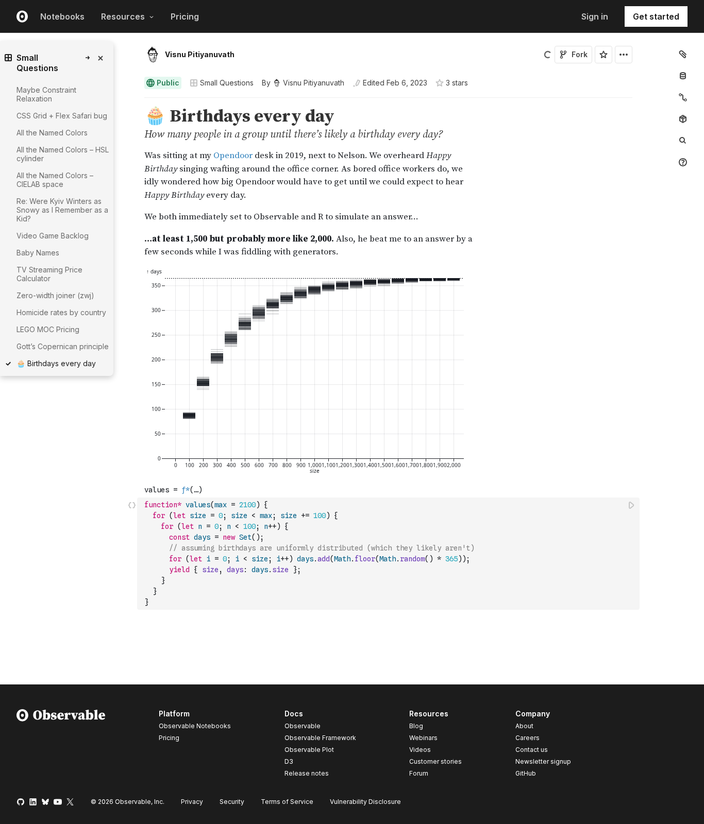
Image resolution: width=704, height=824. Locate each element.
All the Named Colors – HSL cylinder (62, 154)
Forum (418, 773)
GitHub (525, 773)
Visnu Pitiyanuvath (199, 54)
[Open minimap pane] (683, 97)
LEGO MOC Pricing (47, 329)
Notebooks (62, 16)
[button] (132, 102)
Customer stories (435, 761)
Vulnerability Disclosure (365, 801)
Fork (580, 54)
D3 (288, 761)
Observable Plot (309, 749)
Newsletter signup (543, 761)
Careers (527, 738)
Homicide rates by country (61, 312)
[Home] (61, 745)
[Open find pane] (683, 140)
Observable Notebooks (195, 726)
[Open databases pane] (683, 75)
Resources (123, 16)
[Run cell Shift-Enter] (632, 504)
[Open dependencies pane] (683, 119)
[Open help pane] (683, 162)
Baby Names (37, 252)
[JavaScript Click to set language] (132, 553)
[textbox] (389, 553)
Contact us (531, 749)
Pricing (185, 16)
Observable (302, 726)
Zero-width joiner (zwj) (55, 295)
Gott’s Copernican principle (62, 346)
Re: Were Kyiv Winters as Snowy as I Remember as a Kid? (62, 210)
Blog (416, 726)
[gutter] (87, 546)
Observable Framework (320, 738)
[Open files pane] (683, 54)
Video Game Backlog (52, 235)
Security (232, 801)
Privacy (192, 801)
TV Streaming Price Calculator (49, 274)
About (524, 726)
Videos (420, 749)
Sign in (594, 16)
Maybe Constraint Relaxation (46, 94)
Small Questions (227, 82)
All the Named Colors (52, 132)
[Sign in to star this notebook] (603, 54)
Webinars (423, 738)
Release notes (306, 773)
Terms (287, 801)
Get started (656, 16)
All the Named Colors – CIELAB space (54, 179)
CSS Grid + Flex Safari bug (61, 115)
